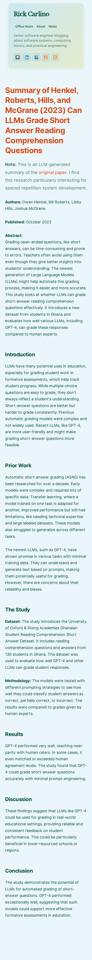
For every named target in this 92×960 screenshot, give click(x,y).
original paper (53, 172)
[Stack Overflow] (46, 57)
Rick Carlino (31, 14)
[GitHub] (17, 57)
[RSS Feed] (55, 57)
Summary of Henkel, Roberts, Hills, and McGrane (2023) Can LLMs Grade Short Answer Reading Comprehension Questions (43, 120)
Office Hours (24, 26)
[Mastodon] (36, 57)
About (41, 26)
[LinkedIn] (27, 57)
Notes (53, 26)
